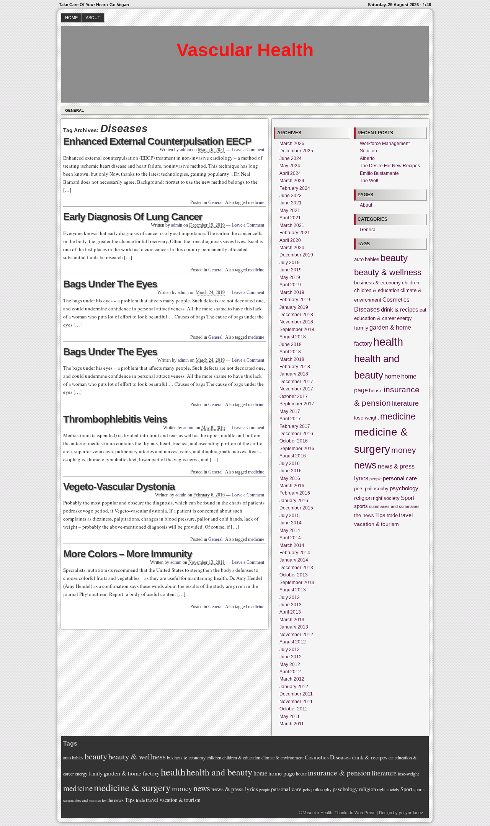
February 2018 (294, 366)
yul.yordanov (411, 812)
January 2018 (293, 374)
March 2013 (291, 619)
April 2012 (290, 671)
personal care (400, 478)
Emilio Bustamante (379, 173)
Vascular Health (245, 50)
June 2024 (290, 158)
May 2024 (289, 165)
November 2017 (296, 389)
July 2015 (289, 515)
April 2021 (290, 217)
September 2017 (296, 403)
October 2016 (293, 441)
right (377, 498)
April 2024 (290, 173)
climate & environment (282, 757)
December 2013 (296, 567)
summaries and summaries (394, 506)
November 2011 (296, 701)
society (392, 498)
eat (423, 310)
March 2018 (291, 359)
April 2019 (290, 284)
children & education (376, 290)
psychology (404, 488)
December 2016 (296, 433)
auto (359, 259)
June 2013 (290, 604)
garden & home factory (132, 773)
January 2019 (293, 307)
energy (404, 318)
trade (392, 515)
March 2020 (291, 247)
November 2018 (296, 322)
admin (185, 149)
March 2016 (291, 485)
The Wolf (369, 180)
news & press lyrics (234, 789)
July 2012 (289, 649)
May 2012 (289, 664)
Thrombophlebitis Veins (115, 419)
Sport (407, 498)
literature (405, 403)
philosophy (377, 488)
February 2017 (294, 426)
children (410, 283)
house (375, 390)
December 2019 (296, 255)
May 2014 (289, 530)
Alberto (367, 158)
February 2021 (294, 232)
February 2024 (294, 188)
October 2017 (293, 396)
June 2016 (290, 470)
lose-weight (366, 418)
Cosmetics (396, 299)
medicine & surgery (132, 787)
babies (372, 259)
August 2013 (292, 590)
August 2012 (292, 642)
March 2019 (291, 292)
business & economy (377, 283)
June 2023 (290, 195)
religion (363, 498)
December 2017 (296, 381)
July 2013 (289, 597)
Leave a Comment (248, 149)
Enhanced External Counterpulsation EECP (157, 141)
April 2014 (290, 537)
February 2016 (294, 493)
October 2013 (293, 575)
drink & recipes (399, 309)
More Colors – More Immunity (127, 554)
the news (364, 515)
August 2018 (292, 337)
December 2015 (296, 508)
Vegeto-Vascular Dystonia (119, 486)
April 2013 (290, 612)
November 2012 (296, 634)
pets (359, 488)
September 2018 (296, 329)
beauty (394, 258)
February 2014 (294, 552)
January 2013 (293, 627)
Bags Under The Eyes (110, 284)
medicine (256, 202)
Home (71, 17)
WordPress (365, 812)
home (392, 376)
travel (406, 515)
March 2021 (291, 225)
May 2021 (289, 210)
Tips (380, 515)
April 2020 (290, 240)
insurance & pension (339, 772)
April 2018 (290, 351)
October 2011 (293, 709)
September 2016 (296, 448)
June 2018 (290, 344)
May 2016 (289, 478)
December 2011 (296, 694)
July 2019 (289, 262)
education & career (375, 318)
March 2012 (291, 679)
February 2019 (294, 299)
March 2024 (291, 180)
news (365, 465)
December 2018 (296, 314)
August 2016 (292, 456)
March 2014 (291, 545)
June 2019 (290, 270)
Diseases (367, 309)
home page (281, 773)
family (361, 328)
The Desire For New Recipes (390, 165)
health (388, 341)
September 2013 (296, 582)
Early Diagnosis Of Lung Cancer (132, 216)
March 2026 (291, 143)
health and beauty (219, 772)
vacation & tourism (376, 524)
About (93, 17)
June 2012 (290, 656)
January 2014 (293, 560)
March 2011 (291, 723)
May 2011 (289, 716)
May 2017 (289, 411)
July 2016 (289, 463)
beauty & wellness (387, 272)
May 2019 (289, 277)
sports (361, 506)
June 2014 (290, 523)
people (375, 479)
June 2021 (290, 203)
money (403, 450)
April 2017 (290, 418)
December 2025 (296, 150)
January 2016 (293, 500)
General (74, 110)
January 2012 (293, 686)
